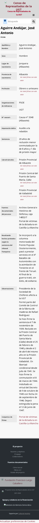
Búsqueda (34, 21)
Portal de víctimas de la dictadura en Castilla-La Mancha (28, 420)
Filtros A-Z (17, 470)
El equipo (17, 454)
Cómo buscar (17, 467)
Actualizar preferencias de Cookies (17, 521)
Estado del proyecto (18, 472)
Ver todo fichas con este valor (28, 78)
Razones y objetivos (18, 452)
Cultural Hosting (24, 513)
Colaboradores (17, 456)
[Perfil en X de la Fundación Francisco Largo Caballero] (3, 490)
